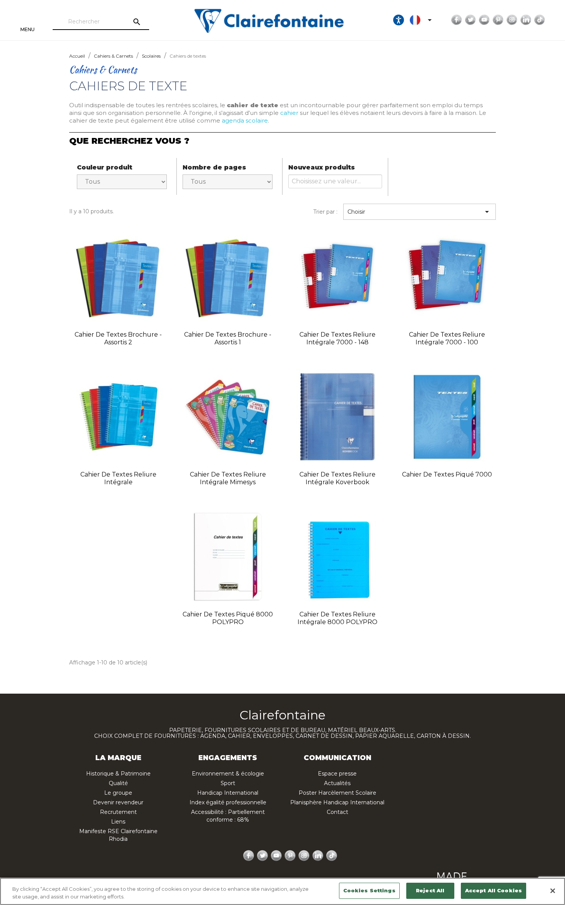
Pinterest (498, 20)
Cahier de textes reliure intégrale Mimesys (228, 478)
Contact (337, 812)
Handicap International (227, 792)
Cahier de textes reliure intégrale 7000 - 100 (447, 338)
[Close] (552, 890)
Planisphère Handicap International (337, 802)
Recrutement (118, 812)
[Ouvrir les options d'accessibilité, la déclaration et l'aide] (398, 20)
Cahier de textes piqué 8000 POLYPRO (228, 618)
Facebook (456, 20)
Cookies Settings (369, 890)
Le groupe (118, 792)
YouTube (484, 20)
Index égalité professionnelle (227, 802)
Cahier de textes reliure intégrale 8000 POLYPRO (337, 618)
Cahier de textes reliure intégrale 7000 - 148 (337, 338)
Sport (228, 783)
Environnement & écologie (228, 773)
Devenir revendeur (118, 802)
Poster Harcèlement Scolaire (337, 792)
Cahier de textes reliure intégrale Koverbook (337, 478)
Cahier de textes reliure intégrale (118, 478)
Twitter (470, 20)
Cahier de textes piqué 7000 (447, 474)
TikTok (539, 20)
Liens (118, 821)
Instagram (512, 20)
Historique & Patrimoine (118, 773)
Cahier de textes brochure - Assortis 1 (227, 338)
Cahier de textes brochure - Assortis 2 (118, 338)
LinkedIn (526, 20)
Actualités (337, 783)
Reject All (430, 890)
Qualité (118, 783)
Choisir (419, 211)
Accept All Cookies (493, 890)
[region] (282, 891)
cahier (289, 112)
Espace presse (337, 773)
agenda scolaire (245, 120)
